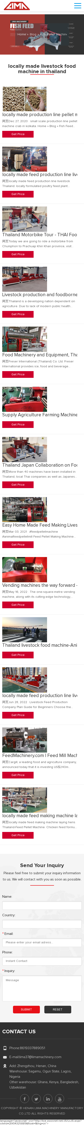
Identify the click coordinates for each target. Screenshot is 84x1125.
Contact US (19, 1031)
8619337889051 (32, 1048)
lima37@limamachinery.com (40, 1057)
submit (26, 1009)
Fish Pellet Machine (54, 34)
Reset (57, 1009)
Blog (33, 34)
